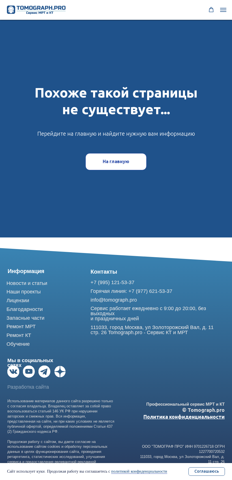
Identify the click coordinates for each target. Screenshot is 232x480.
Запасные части (25, 318)
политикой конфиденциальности (139, 471)
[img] (13, 371)
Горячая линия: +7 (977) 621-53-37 (131, 291)
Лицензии (18, 300)
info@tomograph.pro (114, 300)
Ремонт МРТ (21, 326)
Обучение (18, 344)
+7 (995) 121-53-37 (112, 282)
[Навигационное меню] (223, 10)
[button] (211, 9)
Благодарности (25, 309)
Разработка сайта (28, 387)
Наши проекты (24, 292)
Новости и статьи (27, 283)
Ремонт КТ (19, 335)
